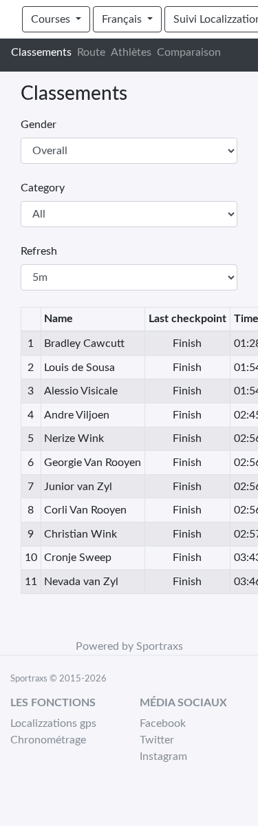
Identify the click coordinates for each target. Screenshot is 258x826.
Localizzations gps (53, 723)
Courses (52, 19)
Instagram (163, 756)
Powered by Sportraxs (129, 646)
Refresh (39, 251)
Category (43, 187)
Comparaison (189, 52)
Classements (41, 52)
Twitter (157, 739)
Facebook (163, 723)
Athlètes (131, 52)
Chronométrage (48, 739)
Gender (38, 124)
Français (123, 19)
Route (91, 52)
